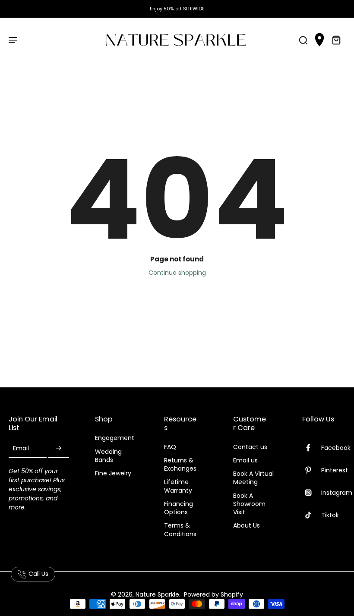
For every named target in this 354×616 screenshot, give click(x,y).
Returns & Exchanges (180, 464)
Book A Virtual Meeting (253, 478)
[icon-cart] (335, 39)
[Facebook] (311, 447)
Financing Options (178, 508)
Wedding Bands (108, 456)
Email (21, 448)
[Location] (319, 40)
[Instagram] (311, 492)
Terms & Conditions (180, 530)
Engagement (114, 438)
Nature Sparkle (157, 594)
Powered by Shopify (213, 594)
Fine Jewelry (113, 473)
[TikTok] (311, 515)
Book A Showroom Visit (249, 504)
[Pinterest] (311, 470)
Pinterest (334, 470)
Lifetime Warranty (178, 486)
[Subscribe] (58, 449)
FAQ (170, 447)
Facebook (336, 448)
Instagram (336, 493)
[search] (303, 39)
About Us (246, 526)
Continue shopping (177, 272)
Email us (245, 460)
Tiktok (330, 515)
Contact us (250, 447)
